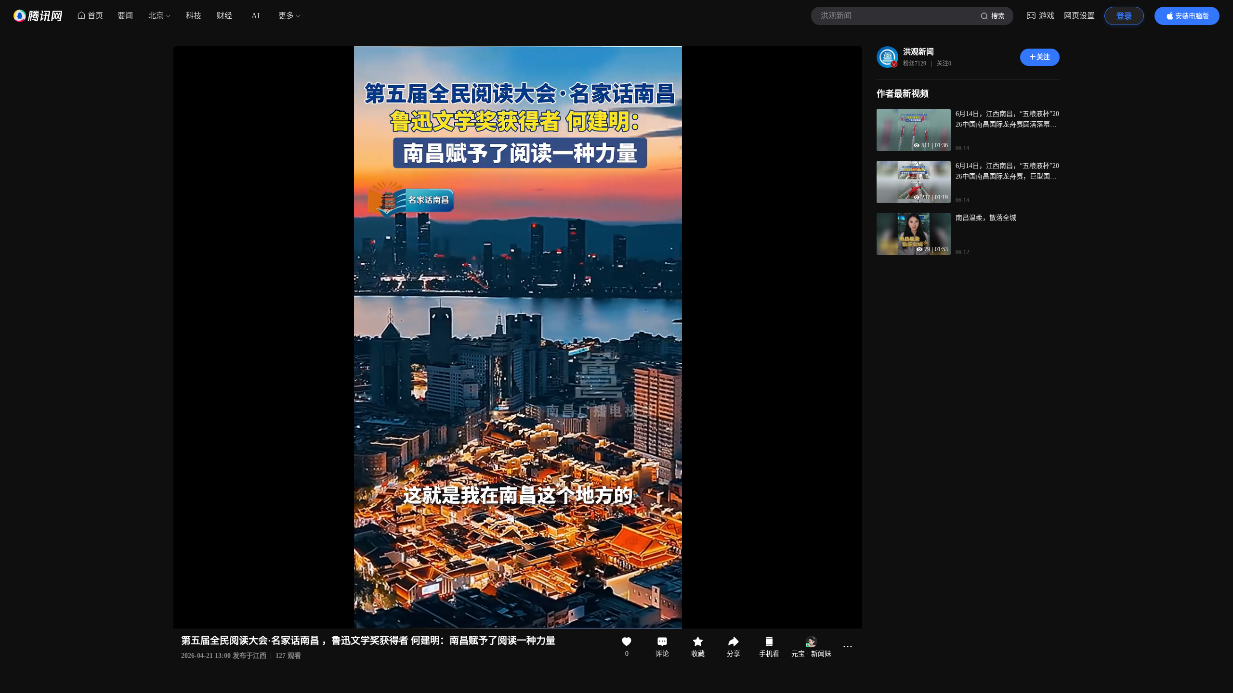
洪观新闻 (918, 52)
